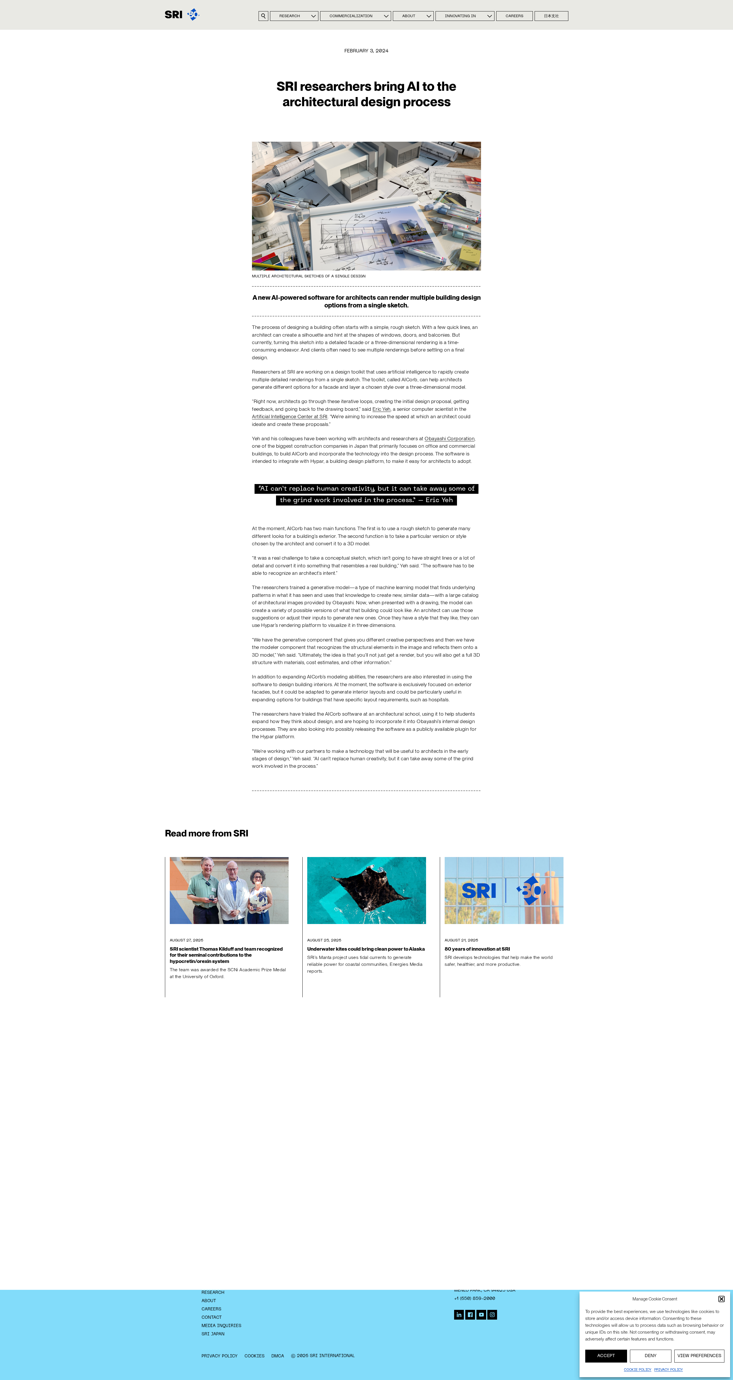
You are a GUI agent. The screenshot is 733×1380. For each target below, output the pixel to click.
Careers (514, 16)
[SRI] (182, 14)
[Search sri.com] (263, 16)
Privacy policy (668, 1370)
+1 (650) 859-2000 (474, 1299)
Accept (606, 1356)
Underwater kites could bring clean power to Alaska (366, 949)
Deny (651, 1356)
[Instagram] (492, 1315)
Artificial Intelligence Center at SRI (290, 416)
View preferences (699, 1356)
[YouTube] (481, 1315)
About (408, 16)
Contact (212, 1318)
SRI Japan (213, 1334)
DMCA (277, 1356)
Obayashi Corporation (449, 438)
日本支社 (551, 16)
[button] (721, 1299)
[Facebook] (470, 1315)
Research (289, 16)
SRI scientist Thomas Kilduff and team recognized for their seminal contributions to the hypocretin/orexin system (226, 955)
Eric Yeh (382, 409)
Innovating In (460, 16)
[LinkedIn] (459, 1315)
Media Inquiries (221, 1326)
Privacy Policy (220, 1356)
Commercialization (351, 16)
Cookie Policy (637, 1370)
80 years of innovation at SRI (477, 949)
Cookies (255, 1356)
